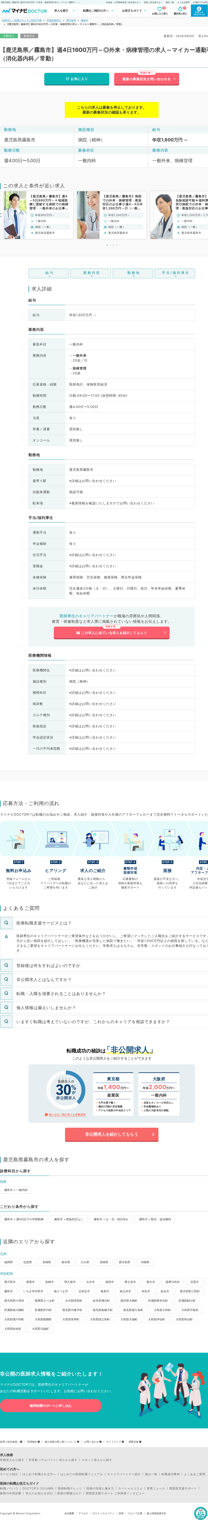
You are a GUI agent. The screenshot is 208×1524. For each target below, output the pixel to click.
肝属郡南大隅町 (14, 1310)
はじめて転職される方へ (39, 1474)
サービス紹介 (9, 1474)
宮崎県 (104, 1262)
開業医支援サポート (183, 1488)
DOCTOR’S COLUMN (38, 1488)
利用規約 (32, 1442)
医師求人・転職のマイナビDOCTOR (22, 20)
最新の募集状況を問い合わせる (146, 79)
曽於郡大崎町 (129, 1300)
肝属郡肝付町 (43, 1310)
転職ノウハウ (9, 1488)
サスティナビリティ (103, 1513)
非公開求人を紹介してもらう (111, 1134)
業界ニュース (156, 1488)
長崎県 (46, 1262)
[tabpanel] (38, 215)
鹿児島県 (71, 20)
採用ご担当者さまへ (153, 2)
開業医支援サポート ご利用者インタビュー (115, 1493)
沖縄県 (145, 1262)
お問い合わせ (91, 1442)
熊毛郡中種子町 (72, 1310)
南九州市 (125, 1291)
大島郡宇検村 (189, 1310)
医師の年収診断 (10, 1493)
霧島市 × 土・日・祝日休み (111, 1219)
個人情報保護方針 (156, 1513)
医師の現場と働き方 (100, 1488)
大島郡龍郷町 (43, 1319)
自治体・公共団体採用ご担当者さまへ (123, 2)
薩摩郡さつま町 (45, 1300)
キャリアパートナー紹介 (124, 1474)
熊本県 (66, 1262)
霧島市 (84, 20)
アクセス (83, 1513)
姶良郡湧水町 (101, 1300)
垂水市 (150, 1282)
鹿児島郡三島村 (190, 1291)
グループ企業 (135, 1513)
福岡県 (8, 1262)
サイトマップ (113, 1442)
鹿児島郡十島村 (14, 1300)
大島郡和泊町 (184, 1319)
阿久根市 (70, 1282)
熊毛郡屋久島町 (133, 1310)
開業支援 (134, 1442)
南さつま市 (61, 1291)
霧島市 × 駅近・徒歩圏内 (155, 1219)
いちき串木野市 (33, 1291)
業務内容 (91, 273)
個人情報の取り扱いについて (60, 1442)
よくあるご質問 (194, 1474)
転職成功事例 (170, 1474)
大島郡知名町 (12, 1328)
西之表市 (130, 1282)
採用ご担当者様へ (10, 1442)
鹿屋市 (30, 1282)
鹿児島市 (10, 1282)
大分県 (85, 1262)
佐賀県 (27, 1262)
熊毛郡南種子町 (103, 1310)
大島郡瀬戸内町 (14, 1319)
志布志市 (84, 1291)
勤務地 (133, 273)
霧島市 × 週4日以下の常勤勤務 (24, 1219)
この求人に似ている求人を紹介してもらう (114, 633)
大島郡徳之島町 (100, 1319)
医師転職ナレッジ (70, 1488)
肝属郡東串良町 (158, 1300)
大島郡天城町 (129, 1319)
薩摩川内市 (173, 1282)
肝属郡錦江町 (187, 1300)
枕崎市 (49, 1282)
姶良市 (165, 1291)
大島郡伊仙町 (156, 1319)
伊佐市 (146, 1291)
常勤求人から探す (12, 1459)
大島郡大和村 (162, 1310)
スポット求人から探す (97, 1459)
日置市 (194, 1282)
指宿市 (109, 1282)
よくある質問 (183, 2)
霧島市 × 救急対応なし (68, 1219)
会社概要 (69, 1513)
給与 (50, 273)
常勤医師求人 (54, 20)
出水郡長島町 (73, 1300)
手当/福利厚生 (176, 273)
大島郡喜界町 (70, 1319)
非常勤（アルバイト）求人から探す (53, 1459)
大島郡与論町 (40, 1328)
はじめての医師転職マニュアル (81, 1474)
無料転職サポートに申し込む (51, 1406)
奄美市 (105, 1291)
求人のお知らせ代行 (39, 1493)
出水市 (90, 1282)
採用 (121, 1513)
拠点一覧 (170, 2)
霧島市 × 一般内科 (16, 1190)
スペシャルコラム (130, 1488)
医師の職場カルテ (69, 1493)
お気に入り (79, 79)
